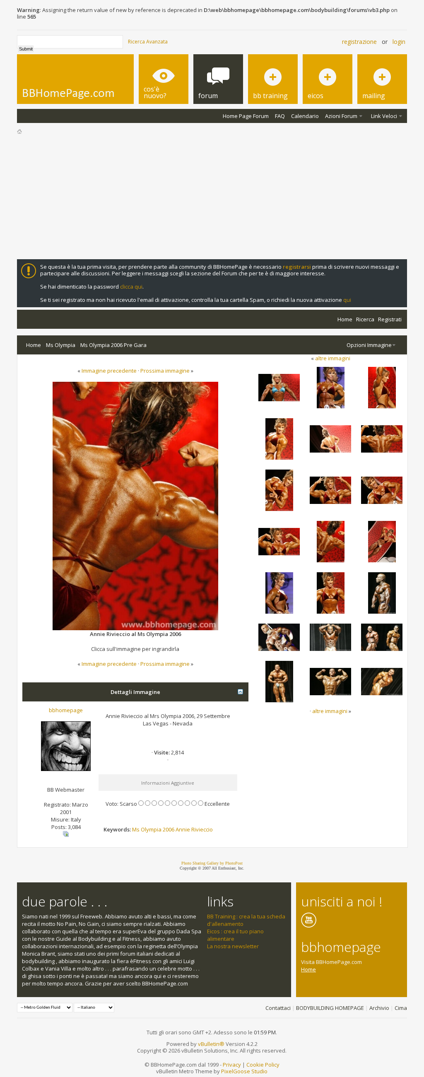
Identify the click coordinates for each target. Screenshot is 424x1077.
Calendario (305, 116)
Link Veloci (384, 116)
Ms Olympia (60, 345)
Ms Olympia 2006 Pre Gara (113, 345)
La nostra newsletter (233, 946)
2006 (168, 829)
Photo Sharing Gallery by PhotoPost (212, 863)
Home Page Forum (246, 116)
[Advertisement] (212, 197)
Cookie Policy (262, 1064)
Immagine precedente (109, 370)
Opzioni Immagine (369, 345)
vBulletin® (211, 1044)
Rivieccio (202, 829)
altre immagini (332, 358)
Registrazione (359, 42)
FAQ (280, 116)
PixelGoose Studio (244, 1071)
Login (399, 42)
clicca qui (131, 286)
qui (347, 300)
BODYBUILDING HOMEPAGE (330, 1008)
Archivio (379, 1008)
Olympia (151, 829)
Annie (183, 829)
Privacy (232, 1064)
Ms (136, 829)
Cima (401, 1008)
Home (344, 319)
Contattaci (278, 1008)
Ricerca (365, 319)
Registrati (390, 319)
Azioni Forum (341, 116)
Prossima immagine (165, 370)
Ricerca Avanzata (148, 41)
